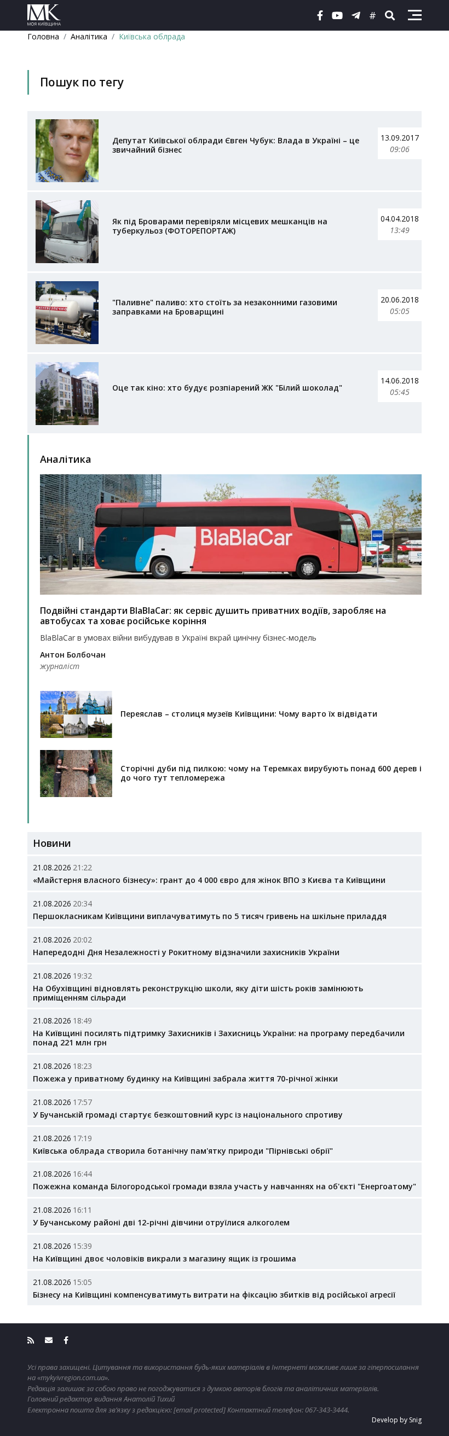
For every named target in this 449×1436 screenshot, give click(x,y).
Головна (43, 36)
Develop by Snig (397, 1420)
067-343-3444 (326, 1410)
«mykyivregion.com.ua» (72, 1377)
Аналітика (89, 36)
